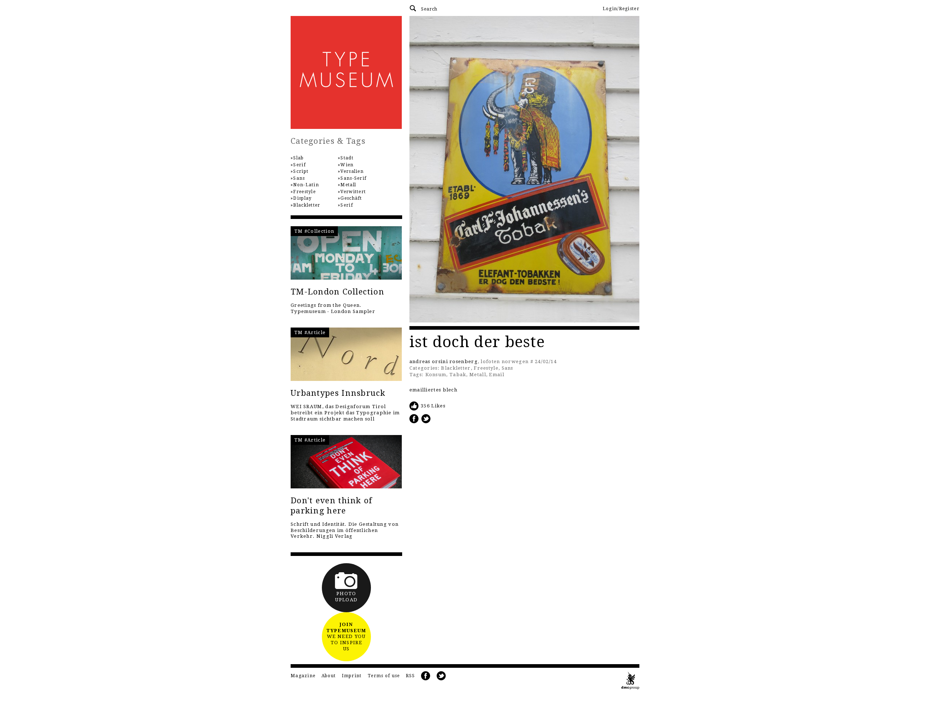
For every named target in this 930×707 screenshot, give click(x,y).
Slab (298, 158)
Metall (477, 374)
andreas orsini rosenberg (443, 361)
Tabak (457, 374)
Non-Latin (306, 184)
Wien (346, 164)
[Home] (346, 72)
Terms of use (384, 675)
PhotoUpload (346, 596)
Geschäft (351, 198)
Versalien (352, 171)
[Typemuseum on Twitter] (441, 675)
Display (302, 198)
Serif (299, 164)
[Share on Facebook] (414, 418)
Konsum (435, 374)
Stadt (346, 158)
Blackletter (455, 368)
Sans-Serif (353, 178)
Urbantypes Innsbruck (338, 393)
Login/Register (621, 9)
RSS (410, 675)
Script (300, 171)
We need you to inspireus (346, 637)
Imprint (352, 675)
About (329, 675)
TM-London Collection (337, 291)
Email (496, 374)
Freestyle (486, 368)
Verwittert (353, 191)
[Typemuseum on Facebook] (425, 675)
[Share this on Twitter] (426, 418)
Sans (507, 368)
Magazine (303, 675)
